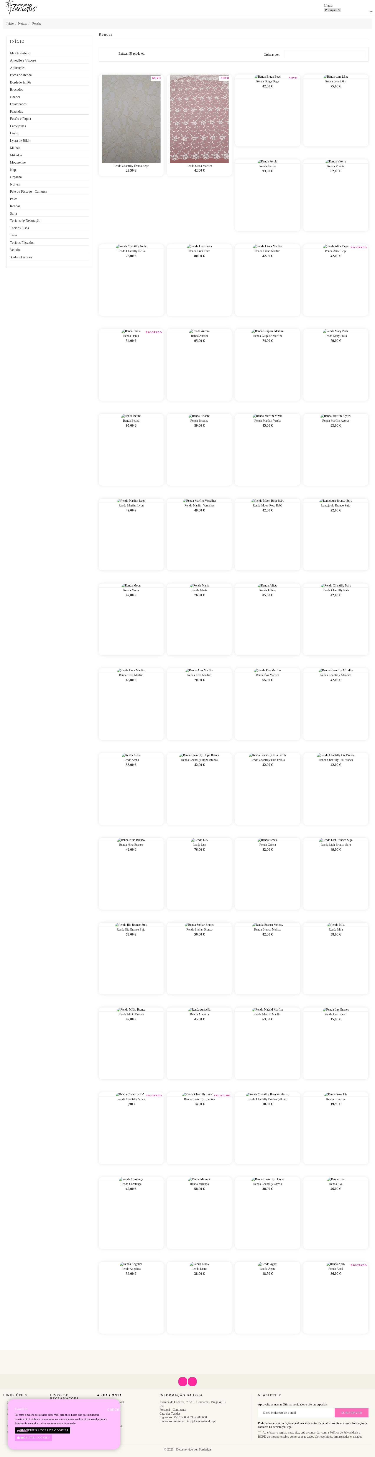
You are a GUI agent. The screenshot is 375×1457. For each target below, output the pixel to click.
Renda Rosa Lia (335, 1099)
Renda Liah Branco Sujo (336, 844)
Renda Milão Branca (131, 1014)
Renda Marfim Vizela (267, 420)
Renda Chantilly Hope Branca (199, 760)
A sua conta (109, 1395)
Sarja (13, 213)
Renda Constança (131, 1184)
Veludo (15, 250)
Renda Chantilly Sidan (131, 1099)
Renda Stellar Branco (199, 929)
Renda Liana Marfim (267, 251)
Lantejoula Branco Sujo (335, 505)
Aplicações (17, 68)
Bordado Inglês (20, 82)
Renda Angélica (131, 1268)
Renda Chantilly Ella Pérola (267, 760)
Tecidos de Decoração (25, 220)
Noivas (15, 184)
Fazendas (16, 111)
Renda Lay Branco (335, 1014)
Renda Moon (131, 590)
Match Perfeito (20, 53)
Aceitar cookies (33, 1437)
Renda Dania (131, 336)
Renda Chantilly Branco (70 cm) (268, 1099)
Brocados (16, 89)
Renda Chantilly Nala (336, 590)
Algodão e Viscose (23, 60)
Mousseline (18, 162)
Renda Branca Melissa (267, 929)
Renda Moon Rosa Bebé (267, 505)
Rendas (15, 206)
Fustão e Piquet (20, 118)
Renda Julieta (267, 590)
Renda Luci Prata (199, 251)
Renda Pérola (267, 166)
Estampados (18, 104)
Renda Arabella (199, 1014)
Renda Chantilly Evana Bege (131, 165)
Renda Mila (336, 929)
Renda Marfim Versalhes (199, 505)
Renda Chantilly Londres (199, 1099)
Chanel (15, 97)
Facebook (182, 1381)
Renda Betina (131, 420)
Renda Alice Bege (336, 251)
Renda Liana (199, 1268)
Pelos (13, 199)
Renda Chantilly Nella (131, 251)
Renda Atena (131, 760)
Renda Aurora (199, 336)
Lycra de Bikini (20, 140)
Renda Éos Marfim (267, 675)
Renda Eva (335, 1184)
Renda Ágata (267, 1268)
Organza (16, 177)
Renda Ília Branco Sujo (131, 929)
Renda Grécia (267, 844)
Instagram (192, 1381)
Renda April (335, 1268)
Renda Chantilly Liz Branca (336, 760)
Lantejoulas (18, 126)
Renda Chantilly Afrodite (335, 675)
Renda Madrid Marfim (267, 1014)
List (112, 55)
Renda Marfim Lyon (131, 505)
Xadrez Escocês (21, 257)
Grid (105, 54)
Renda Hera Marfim (131, 675)
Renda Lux (199, 844)
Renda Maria (199, 590)
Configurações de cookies (42, 1430)
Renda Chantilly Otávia (267, 1184)
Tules (13, 235)
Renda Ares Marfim (199, 675)
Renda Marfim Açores (335, 420)
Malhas (15, 148)
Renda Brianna (199, 420)
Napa (13, 170)
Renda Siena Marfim (199, 165)
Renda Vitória (335, 166)
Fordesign (205, 1449)
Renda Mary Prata (336, 336)
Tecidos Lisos (19, 228)
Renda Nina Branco (131, 844)
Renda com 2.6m (335, 81)
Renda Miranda (199, 1184)
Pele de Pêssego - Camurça (28, 191)
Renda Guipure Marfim (267, 336)
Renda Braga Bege (267, 81)
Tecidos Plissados (22, 242)
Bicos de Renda (21, 75)
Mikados (16, 155)
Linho (14, 133)
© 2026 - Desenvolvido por (181, 1449)
